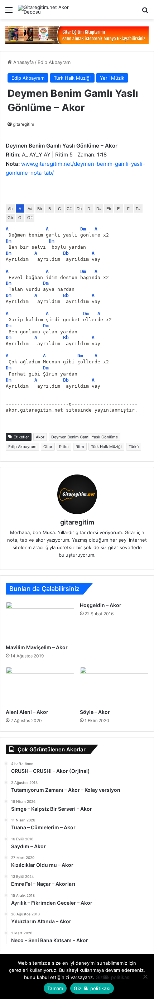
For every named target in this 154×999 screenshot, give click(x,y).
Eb (108, 209)
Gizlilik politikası (113, 977)
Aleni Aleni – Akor (27, 712)
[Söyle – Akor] (114, 686)
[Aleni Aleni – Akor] (40, 686)
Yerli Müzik (112, 78)
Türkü (134, 446)
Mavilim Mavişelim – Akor (37, 647)
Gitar (47, 446)
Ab (10, 209)
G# (30, 217)
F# (138, 209)
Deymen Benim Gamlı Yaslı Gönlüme (84, 436)
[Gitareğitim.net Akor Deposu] (46, 9)
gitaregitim (23, 124)
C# (69, 209)
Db (79, 209)
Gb (10, 217)
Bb (39, 209)
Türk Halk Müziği (72, 78)
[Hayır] (145, 976)
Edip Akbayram (54, 62)
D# (98, 209)
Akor (40, 436)
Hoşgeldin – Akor (100, 605)
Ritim (64, 446)
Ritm (80, 446)
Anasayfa (23, 62)
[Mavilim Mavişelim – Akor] (40, 621)
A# (30, 209)
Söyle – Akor (95, 712)
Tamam (55, 988)
